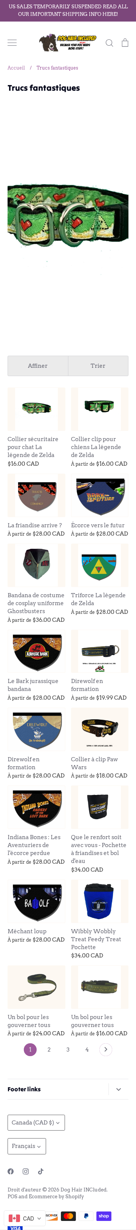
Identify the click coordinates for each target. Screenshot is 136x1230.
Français (23, 1146)
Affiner (38, 365)
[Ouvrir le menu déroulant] (118, 1089)
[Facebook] (10, 1171)
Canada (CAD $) (33, 1122)
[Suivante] (105, 1051)
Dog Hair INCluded (83, 1190)
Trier (98, 365)
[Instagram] (25, 1171)
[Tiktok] (40, 1171)
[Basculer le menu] (12, 43)
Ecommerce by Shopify (56, 1196)
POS (12, 1196)
